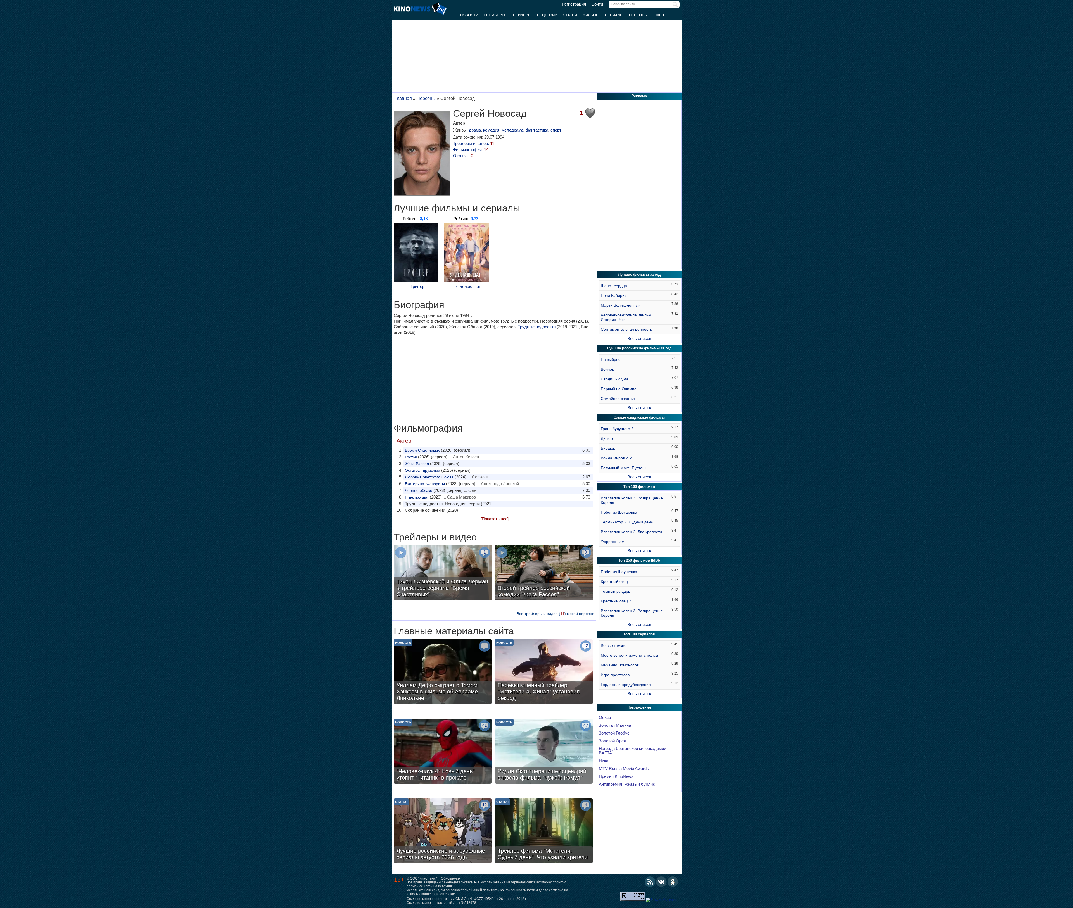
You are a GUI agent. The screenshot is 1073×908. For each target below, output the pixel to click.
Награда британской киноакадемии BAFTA (632, 750)
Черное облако (418, 490)
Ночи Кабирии (614, 295)
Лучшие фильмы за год (639, 274)
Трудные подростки (537, 326)
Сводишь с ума (614, 379)
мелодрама (512, 130)
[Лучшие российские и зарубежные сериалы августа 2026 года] (443, 831)
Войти (597, 4)
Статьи (570, 15)
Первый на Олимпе (619, 389)
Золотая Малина (615, 725)
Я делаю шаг (467, 286)
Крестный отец (614, 581)
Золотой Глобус (614, 733)
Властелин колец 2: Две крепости (631, 532)
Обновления (451, 878)
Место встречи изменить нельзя (630, 655)
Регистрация (574, 4)
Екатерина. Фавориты (425, 484)
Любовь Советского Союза (429, 477)
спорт (555, 130)
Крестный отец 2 (616, 601)
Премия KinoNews (616, 776)
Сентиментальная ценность (626, 329)
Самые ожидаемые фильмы (639, 417)
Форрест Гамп (614, 541)
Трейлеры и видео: (473, 143)
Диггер (607, 438)
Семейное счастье (618, 398)
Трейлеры (521, 15)
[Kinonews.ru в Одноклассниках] (673, 881)
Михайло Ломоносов (620, 665)
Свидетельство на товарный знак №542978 (441, 903)
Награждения (639, 707)
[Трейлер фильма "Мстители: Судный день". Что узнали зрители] (544, 831)
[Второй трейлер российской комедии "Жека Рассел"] (544, 573)
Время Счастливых (422, 450)
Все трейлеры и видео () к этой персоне (555, 613)
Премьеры (494, 15)
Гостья (411, 457)
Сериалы (614, 15)
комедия (491, 130)
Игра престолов (615, 675)
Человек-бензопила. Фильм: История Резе (626, 317)
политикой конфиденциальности (509, 890)
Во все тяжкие (613, 645)
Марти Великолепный (621, 305)
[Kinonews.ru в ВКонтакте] (661, 881)
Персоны (638, 15)
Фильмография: (470, 149)
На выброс (610, 359)
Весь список (639, 338)
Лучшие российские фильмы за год (639, 348)
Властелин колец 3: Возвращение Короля (632, 500)
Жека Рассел (417, 463)
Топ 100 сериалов (639, 634)
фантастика (537, 130)
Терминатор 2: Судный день (627, 522)
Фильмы (591, 15)
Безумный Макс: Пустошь (624, 468)
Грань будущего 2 (617, 428)
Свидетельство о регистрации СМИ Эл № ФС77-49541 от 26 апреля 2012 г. (467, 899)
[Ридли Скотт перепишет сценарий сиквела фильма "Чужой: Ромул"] (544, 752)
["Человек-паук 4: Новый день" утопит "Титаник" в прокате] (443, 752)
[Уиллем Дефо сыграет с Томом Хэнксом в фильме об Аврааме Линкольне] (443, 672)
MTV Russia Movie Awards (624, 768)
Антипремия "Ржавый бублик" (627, 784)
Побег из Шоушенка (619, 512)
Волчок (607, 369)
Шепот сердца (614, 285)
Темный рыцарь (615, 591)
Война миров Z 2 (616, 458)
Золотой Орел (612, 741)
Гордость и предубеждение (626, 684)
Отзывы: (463, 155)
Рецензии (547, 15)
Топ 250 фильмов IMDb (639, 560)
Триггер (417, 286)
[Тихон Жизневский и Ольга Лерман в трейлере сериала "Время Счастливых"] (443, 573)
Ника (603, 761)
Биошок (608, 448)
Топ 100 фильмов (639, 487)
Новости (469, 15)
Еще (658, 15)
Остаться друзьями (422, 470)
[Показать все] (495, 518)
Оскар (605, 717)
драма (475, 130)
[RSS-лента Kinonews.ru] (650, 881)
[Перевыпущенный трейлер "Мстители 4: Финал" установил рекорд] (544, 672)
